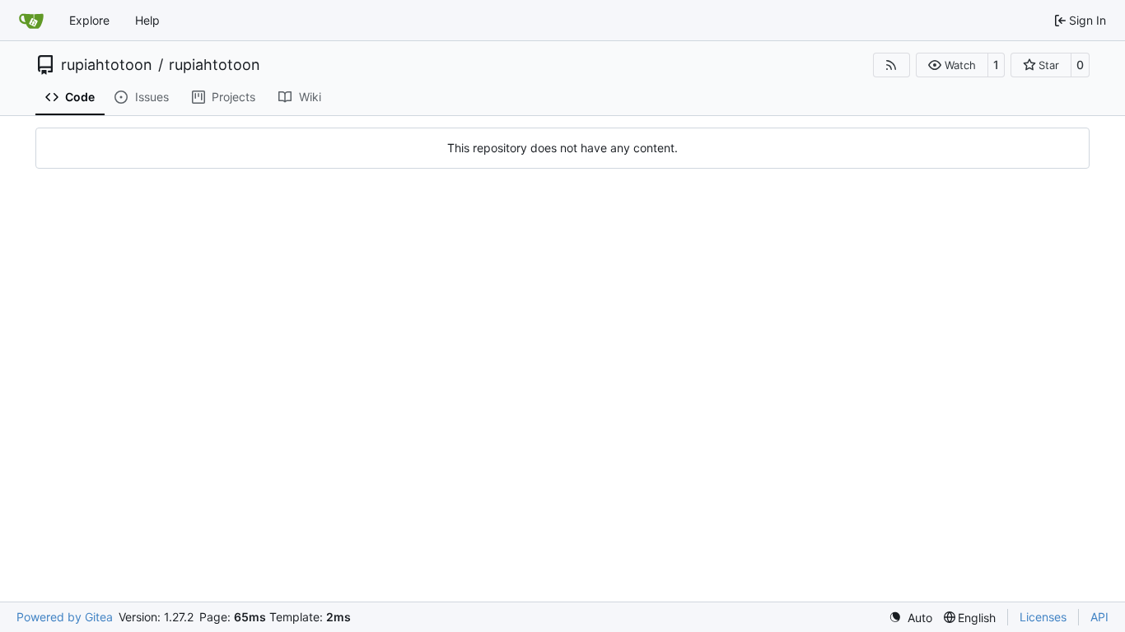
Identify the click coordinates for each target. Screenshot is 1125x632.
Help (147, 20)
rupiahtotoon (106, 65)
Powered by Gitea (64, 617)
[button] (951, 65)
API (1099, 617)
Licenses (1043, 617)
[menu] (910, 618)
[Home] (31, 20)
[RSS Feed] (892, 65)
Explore (89, 20)
